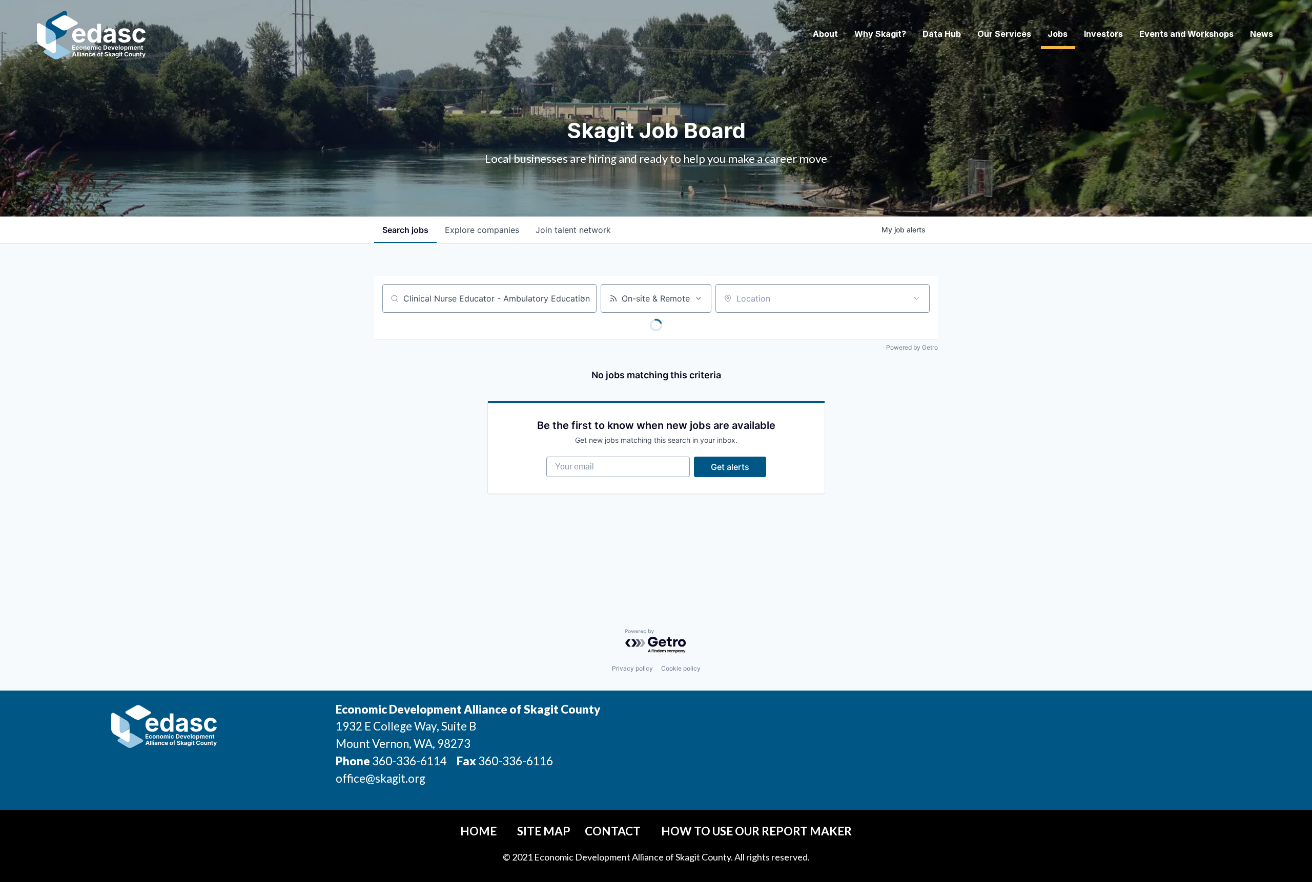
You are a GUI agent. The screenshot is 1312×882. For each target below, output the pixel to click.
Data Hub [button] (941, 34)
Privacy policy (632, 668)
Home (478, 831)
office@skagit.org (380, 778)
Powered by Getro (912, 347)
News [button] (1261, 34)
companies (482, 230)
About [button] (825, 34)
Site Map (543, 831)
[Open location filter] (916, 298)
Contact (613, 831)
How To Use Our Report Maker (756, 831)
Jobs (1058, 34)
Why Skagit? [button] (880, 34)
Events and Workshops (1186, 34)
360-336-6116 (514, 761)
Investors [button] (1103, 34)
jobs (405, 230)
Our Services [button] (1004, 34)
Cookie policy (681, 668)
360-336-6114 (409, 761)
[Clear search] (583, 298)
